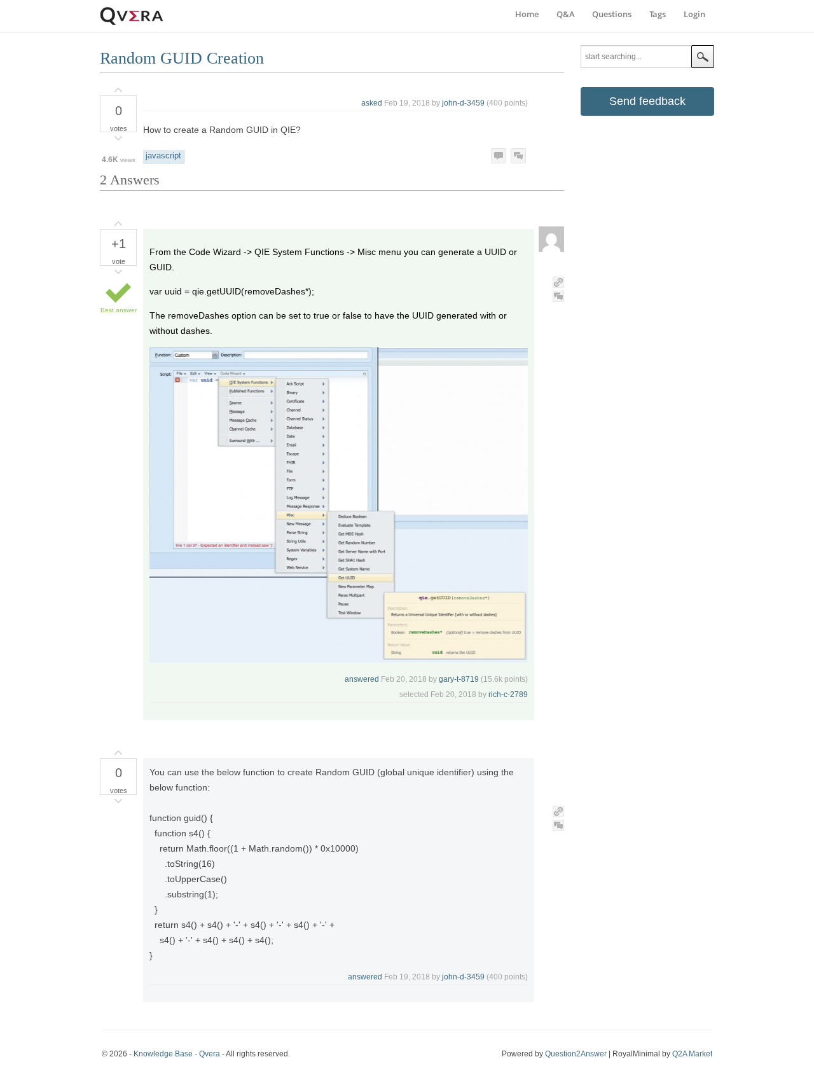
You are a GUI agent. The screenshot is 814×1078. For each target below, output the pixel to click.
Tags (657, 14)
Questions (611, 14)
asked (371, 103)
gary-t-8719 (459, 679)
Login (694, 14)
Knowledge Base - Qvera (177, 1053)
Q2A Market (692, 1053)
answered (362, 679)
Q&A (565, 14)
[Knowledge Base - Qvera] (131, 23)
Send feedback (647, 101)
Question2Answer (576, 1053)
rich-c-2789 (508, 694)
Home (527, 14)
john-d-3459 (463, 103)
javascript (163, 155)
